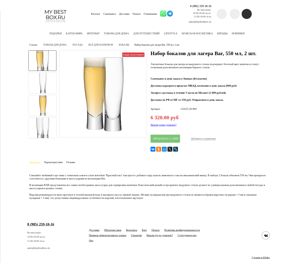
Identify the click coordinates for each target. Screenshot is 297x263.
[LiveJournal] (175, 149)
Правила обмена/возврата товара (107, 235)
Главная (33, 45)
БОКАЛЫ (124, 45)
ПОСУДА (78, 45)
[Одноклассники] (158, 149)
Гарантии (136, 235)
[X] (169, 149)
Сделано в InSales (261, 257)
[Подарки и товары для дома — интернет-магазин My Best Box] (55, 23)
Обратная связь (112, 230)
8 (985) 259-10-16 (200, 6)
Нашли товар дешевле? (164, 124)
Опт (91, 240)
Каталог (95, 13)
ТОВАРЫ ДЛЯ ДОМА (55, 45)
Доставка (124, 13)
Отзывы (70, 162)
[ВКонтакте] (153, 149)
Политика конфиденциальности (182, 230)
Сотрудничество (187, 235)
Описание (34, 162)
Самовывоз (109, 13)
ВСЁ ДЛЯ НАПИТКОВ (100, 45)
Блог (144, 230)
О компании (150, 13)
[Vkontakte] (266, 235)
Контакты (131, 230)
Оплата (137, 13)
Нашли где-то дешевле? (159, 235)
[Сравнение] (235, 14)
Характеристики (53, 162)
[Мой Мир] (164, 149)
